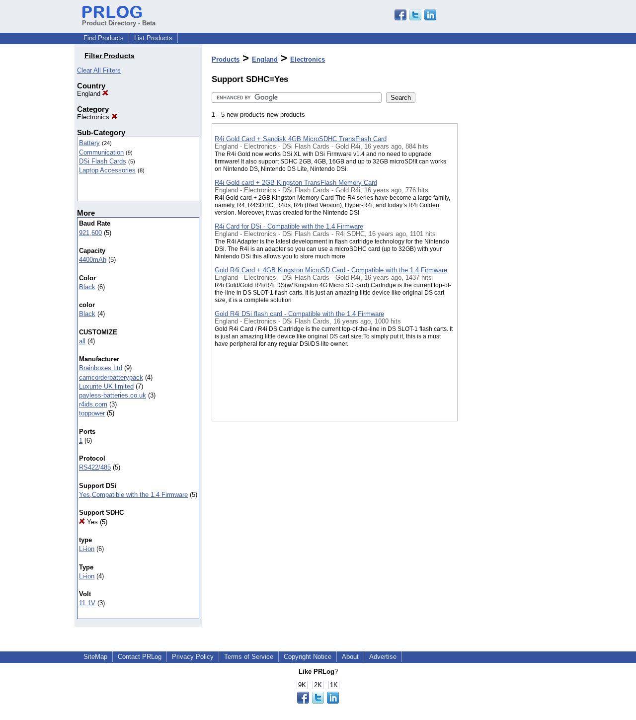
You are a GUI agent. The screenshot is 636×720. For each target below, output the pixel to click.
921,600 (90, 233)
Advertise (383, 656)
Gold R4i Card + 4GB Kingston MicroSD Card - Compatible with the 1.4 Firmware (331, 270)
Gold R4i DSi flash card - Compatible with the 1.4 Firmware (299, 314)
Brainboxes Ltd (100, 368)
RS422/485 (95, 467)
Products (225, 59)
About (350, 656)
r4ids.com (93, 404)
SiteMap (95, 656)
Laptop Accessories (107, 170)
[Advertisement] (507, 258)
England (89, 93)
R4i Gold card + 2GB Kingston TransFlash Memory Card (296, 182)
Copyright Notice (307, 656)
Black (87, 287)
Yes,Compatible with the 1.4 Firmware (133, 494)
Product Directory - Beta (119, 23)
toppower (92, 413)
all (82, 341)
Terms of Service (248, 656)
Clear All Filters (99, 70)
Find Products (103, 38)
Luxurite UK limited (106, 386)
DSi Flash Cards (102, 161)
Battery (89, 143)
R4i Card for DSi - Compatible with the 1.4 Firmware (289, 226)
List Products (153, 38)
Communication (101, 152)
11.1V (87, 603)
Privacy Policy (193, 656)
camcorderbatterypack (111, 377)
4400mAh (92, 259)
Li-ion (86, 549)
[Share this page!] (415, 18)
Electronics (94, 117)
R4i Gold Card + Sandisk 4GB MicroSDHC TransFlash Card (301, 139)
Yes (91, 522)
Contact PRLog (139, 656)
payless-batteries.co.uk (112, 395)
